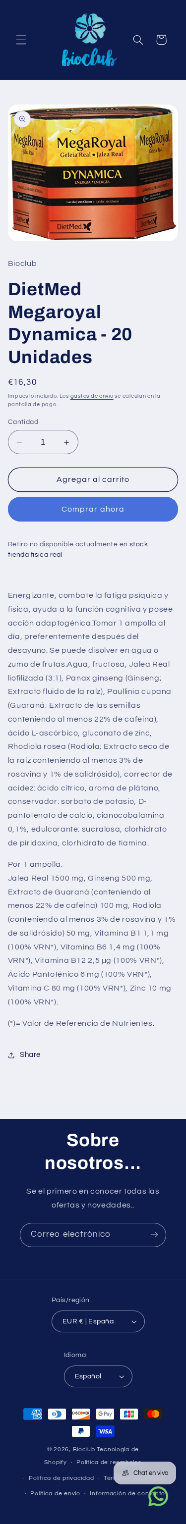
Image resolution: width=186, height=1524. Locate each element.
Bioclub (84, 1449)
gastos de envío (92, 396)
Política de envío (55, 1493)
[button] (20, 39)
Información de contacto (127, 1493)
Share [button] (30, 1054)
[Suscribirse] (154, 1235)
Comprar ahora (93, 509)
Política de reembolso (108, 1462)
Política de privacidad (61, 1478)
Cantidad (23, 422)
